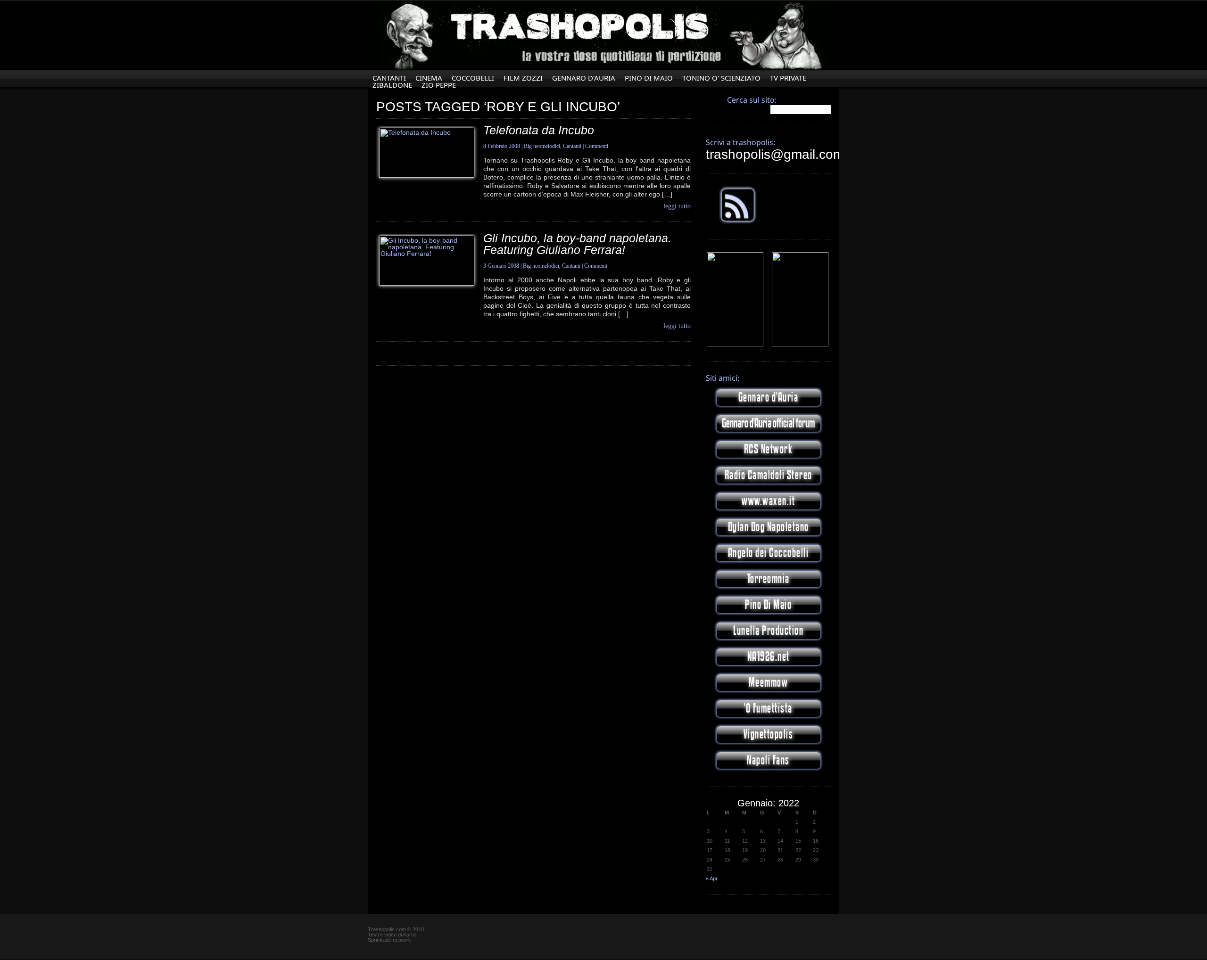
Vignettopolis (769, 734)
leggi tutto (677, 206)
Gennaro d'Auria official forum (768, 423)
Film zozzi (523, 78)
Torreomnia (768, 579)
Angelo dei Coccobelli (768, 553)
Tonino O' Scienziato (721, 78)
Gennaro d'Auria (768, 397)
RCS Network (768, 449)
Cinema (428, 78)
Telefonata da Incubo (538, 130)
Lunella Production (768, 631)
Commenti (596, 146)
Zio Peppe (439, 85)
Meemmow (768, 682)
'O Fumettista (768, 708)
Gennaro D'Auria (583, 78)
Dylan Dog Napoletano (768, 527)
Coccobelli (473, 78)
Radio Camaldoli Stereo (768, 475)
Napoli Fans (768, 760)
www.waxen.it (768, 501)
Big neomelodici (542, 146)
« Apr (712, 878)
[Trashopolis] (735, 344)
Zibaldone (392, 85)
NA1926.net (768, 657)
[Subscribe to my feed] (738, 222)
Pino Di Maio (649, 78)
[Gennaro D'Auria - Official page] (800, 344)
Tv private (788, 78)
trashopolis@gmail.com (775, 154)
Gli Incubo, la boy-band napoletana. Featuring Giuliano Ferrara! (577, 243)
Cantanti (389, 78)
